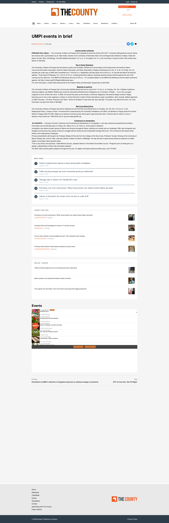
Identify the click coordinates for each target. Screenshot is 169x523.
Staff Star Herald (38, 44)
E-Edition (114, 23)
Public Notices (37, 509)
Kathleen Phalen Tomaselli (42, 249)
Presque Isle (50, 2)
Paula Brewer (39, 228)
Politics (46, 23)
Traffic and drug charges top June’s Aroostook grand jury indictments (66, 171)
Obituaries (35, 492)
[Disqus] (84, 411)
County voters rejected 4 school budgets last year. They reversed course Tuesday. (59, 236)
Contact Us (134, 2)
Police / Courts (41, 263)
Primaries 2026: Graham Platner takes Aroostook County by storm (54, 246)
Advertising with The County (41, 506)
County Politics (41, 210)
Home (34, 489)
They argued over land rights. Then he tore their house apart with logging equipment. (60, 289)
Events (95, 23)
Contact (34, 504)
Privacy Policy (132, 519)
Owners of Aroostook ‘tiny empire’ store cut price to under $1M (63, 196)
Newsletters (104, 23)
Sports (54, 23)
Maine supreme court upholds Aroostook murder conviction (52, 278)
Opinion (62, 23)
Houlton (41, 2)
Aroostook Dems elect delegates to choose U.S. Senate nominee (54, 226)
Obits (78, 23)
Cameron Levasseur (41, 217)
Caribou (34, 2)
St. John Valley (61, 2)
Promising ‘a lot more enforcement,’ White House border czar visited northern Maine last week (76, 188)
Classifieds (86, 23)
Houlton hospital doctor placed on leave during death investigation (64, 163)
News (38, 23)
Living (71, 23)
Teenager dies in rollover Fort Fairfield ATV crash (58, 179)
